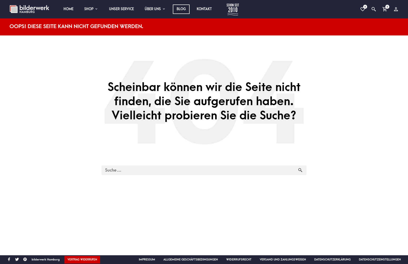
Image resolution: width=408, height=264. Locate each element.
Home (68, 9)
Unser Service (121, 9)
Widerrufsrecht (238, 259)
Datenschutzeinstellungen (380, 259)
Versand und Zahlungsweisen (283, 259)
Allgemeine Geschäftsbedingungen (190, 259)
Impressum (147, 259)
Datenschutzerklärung (332, 259)
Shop (89, 9)
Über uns (153, 9)
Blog (181, 9)
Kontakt (204, 9)
